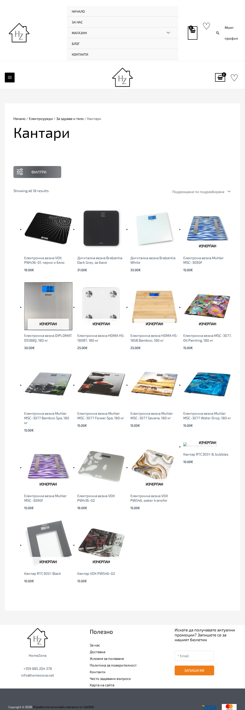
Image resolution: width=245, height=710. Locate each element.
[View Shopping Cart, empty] (192, 33)
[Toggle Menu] (168, 32)
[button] (218, 33)
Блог (76, 44)
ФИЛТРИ (38, 172)
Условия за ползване (107, 658)
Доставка (97, 652)
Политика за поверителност (113, 665)
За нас (77, 22)
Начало (78, 11)
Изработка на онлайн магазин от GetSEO (63, 707)
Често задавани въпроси (110, 678)
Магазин (79, 33)
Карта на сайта (102, 685)
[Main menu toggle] (10, 77)
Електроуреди (41, 118)
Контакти (80, 54)
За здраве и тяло (70, 118)
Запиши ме (194, 670)
